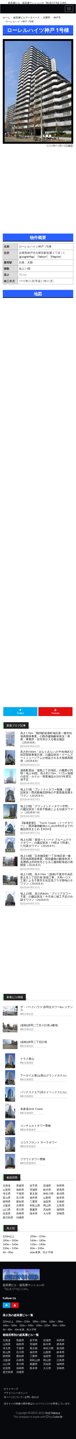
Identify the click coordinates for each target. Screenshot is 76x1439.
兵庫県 (46, 17)
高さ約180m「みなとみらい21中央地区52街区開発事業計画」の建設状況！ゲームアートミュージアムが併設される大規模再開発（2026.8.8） (46, 756)
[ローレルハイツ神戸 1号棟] (38, 91)
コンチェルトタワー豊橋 (35, 1125)
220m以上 (8, 1236)
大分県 (47, 1213)
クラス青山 (27, 1058)
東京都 (33, 1193)
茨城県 (33, 1189)
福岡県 (60, 1209)
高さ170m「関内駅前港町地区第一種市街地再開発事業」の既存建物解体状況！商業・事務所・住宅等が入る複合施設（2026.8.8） (46, 737)
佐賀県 (7, 1213)
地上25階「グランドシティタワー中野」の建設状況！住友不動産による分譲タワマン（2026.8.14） (46, 809)
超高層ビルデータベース (26, 17)
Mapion (56, 256)
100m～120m (10, 1248)
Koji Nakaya (52, 1412)
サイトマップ (11, 1388)
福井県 (33, 1197)
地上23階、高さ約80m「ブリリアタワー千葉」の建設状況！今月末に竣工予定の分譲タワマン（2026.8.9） (46, 896)
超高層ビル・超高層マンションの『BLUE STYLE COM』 (38, 2)
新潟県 (60, 1193)
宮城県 (47, 1185)
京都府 (60, 1201)
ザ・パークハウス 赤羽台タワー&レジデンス (46, 1008)
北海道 (7, 1185)
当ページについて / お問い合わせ (21, 1397)
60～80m (8, 1252)
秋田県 (60, 1185)
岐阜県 (60, 1197)
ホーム (6, 17)
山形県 (7, 1189)
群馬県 (60, 1189)
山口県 (7, 1209)
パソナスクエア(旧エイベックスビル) (43, 1092)
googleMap (27, 256)
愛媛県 (33, 1209)
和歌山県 (35, 1205)
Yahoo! (42, 256)
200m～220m (38, 1236)
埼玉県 (7, 1193)
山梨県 (47, 1197)
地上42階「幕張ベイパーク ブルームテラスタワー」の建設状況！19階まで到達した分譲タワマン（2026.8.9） (45, 843)
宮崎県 (60, 1213)
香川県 (20, 1209)
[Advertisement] (38, 189)
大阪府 (7, 1205)
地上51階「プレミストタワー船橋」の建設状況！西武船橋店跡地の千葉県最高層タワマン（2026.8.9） (46, 792)
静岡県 (7, 1201)
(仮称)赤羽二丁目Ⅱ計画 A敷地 (39, 1025)
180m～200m (10, 1240)
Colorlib (58, 1416)
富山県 (7, 1197)
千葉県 (20, 1193)
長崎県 (20, 1213)
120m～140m (38, 1244)
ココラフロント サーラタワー (38, 1142)
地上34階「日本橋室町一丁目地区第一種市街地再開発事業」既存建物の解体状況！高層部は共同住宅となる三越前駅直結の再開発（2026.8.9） (46, 860)
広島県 (60, 1205)
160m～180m (38, 1240)
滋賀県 (47, 1201)
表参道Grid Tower (31, 1109)
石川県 (20, 1197)
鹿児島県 (8, 1217)
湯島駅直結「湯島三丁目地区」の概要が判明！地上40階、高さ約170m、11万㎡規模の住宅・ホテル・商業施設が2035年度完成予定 (46, 774)
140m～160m (10, 1244)
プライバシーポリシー (16, 1393)
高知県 (47, 1209)
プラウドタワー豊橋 (32, 1159)
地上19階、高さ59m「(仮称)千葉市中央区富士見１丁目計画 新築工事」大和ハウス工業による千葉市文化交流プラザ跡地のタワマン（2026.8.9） (46, 878)
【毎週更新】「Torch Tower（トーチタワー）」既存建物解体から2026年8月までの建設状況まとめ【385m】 (46, 826)
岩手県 (33, 1185)
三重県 (33, 1201)
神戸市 (57, 17)
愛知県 (20, 1201)
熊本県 (33, 1213)
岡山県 (47, 1205)
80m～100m (37, 1248)
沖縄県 (20, 1217)
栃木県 (47, 1189)
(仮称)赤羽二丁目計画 (33, 1042)
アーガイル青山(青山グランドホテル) (43, 1075)
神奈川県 (48, 1193)
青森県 (20, 1185)
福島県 (20, 1189)
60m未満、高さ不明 (41, 1252)
